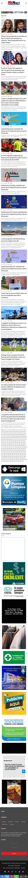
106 (4, 439)
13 (17, 430)
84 (20, 436)
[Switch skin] (26, 3)
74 (5, 436)
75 (7, 436)
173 (5, 447)
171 (2, 447)
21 (3, 431)
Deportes (17, 821)
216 (13, 451)
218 (17, 451)
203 (12, 450)
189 (9, 448)
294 (23, 461)
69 (23, 434)
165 (15, 445)
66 (19, 434)
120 (4, 440)
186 (4, 448)
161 (7, 445)
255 (18, 456)
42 (9, 433)
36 (25, 431)
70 (25, 434)
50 (20, 433)
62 (13, 434)
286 (6, 461)
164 (13, 445)
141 (19, 442)
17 (22, 430)
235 (2, 454)
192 (15, 448)
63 (15, 434)
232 (21, 453)
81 (15, 436)
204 (14, 450)
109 (9, 439)
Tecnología (23, 821)
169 (23, 445)
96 (12, 437)
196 (23, 448)
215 (11, 451)
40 (6, 433)
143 (23, 442)
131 (25, 440)
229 (14, 453)
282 (24, 459)
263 (10, 458)
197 (25, 448)
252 (12, 456)
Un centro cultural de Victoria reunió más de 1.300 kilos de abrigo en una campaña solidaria (13, 387)
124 (11, 440)
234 (25, 453)
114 (18, 439)
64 (16, 434)
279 (18, 459)
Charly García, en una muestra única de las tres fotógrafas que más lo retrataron (14, 295)
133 (4, 442)
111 (13, 439)
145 (2, 444)
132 (2, 442)
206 (18, 450)
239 (10, 454)
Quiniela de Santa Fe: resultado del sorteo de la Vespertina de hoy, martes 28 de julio (14, 269)
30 (16, 431)
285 (4, 461)
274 (8, 459)
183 (24, 447)
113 (16, 439)
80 (14, 436)
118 (25, 439)
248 (4, 456)
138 (13, 442)
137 (11, 442)
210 (2, 451)
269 (23, 458)
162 (9, 445)
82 (17, 436)
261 (6, 458)
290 (14, 461)
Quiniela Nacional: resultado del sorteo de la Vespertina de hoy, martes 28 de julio (14, 131)
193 (17, 448)
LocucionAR (17, 865)
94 (9, 437)
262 (8, 458)
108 (8, 439)
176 (11, 447)
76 (8, 436)
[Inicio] (14, 3)
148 (8, 444)
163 (11, 445)
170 (25, 445)
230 (16, 453)
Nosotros (3, 828)
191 (13, 448)
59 (9, 434)
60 (10, 434)
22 (4, 431)
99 (16, 437)
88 (26, 436)
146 (4, 444)
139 (15, 442)
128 (19, 440)
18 (24, 430)
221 (23, 451)
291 (16, 461)
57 (6, 434)
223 (2, 453)
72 (3, 436)
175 (9, 447)
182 (22, 447)
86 (23, 436)
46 (15, 433)
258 (25, 456)
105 (2, 439)
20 (1, 431)
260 (4, 458)
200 (6, 450)
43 (10, 433)
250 (8, 456)
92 (6, 437)
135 (8, 442)
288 (10, 461)
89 (1, 437)
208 (22, 450)
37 (1, 433)
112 (15, 439)
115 (20, 439)
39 (4, 433)
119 (2, 440)
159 (4, 445)
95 (10, 437)
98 (15, 437)
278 (16, 459)
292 (18, 461)
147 (6, 444)
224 (4, 453)
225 (6, 453)
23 (6, 431)
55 (3, 434)
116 (22, 439)
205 (16, 450)
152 (15, 444)
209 (24, 450)
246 (25, 454)
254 (16, 456)
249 (6, 456)
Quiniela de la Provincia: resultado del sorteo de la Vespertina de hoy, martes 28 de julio (14, 214)
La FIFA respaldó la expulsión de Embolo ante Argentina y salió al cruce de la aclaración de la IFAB (14, 158)
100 (18, 437)
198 (2, 450)
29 (15, 431)
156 (23, 444)
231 (18, 453)
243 (18, 454)
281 (22, 459)
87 (24, 436)
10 (13, 430)
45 (13, 433)
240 (12, 454)
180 (18, 447)
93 (7, 437)
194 (19, 448)
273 (6, 459)
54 (1, 434)
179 (16, 447)
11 (14, 430)
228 (12, 453)
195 (21, 448)
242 (16, 454)
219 (19, 451)
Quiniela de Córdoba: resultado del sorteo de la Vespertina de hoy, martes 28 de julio (14, 187)
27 (12, 431)
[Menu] (2, 3)
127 (17, 440)
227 (10, 453)
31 (17, 431)
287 (8, 461)
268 (21, 458)
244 (21, 454)
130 (23, 440)
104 (26, 437)
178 (14, 447)
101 (20, 437)
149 (9, 444)
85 (21, 436)
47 (16, 433)
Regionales (10, 821)
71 (1, 436)
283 (26, 459)
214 (9, 451)
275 (10, 459)
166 (17, 445)
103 (24, 437)
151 (13, 444)
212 (5, 451)
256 (21, 456)
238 (8, 454)
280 (20, 459)
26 (10, 431)
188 (8, 448)
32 (19, 431)
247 (2, 456)
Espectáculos (5, 824)
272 (4, 459)
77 (9, 436)
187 (6, 448)
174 (7, 447)
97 (13, 437)
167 (19, 445)
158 (2, 445)
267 (18, 458)
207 (20, 450)
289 (12, 461)
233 (23, 453)
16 (21, 430)
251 (10, 456)
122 (7, 440)
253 (14, 456)
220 (21, 451)
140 (17, 442)
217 (15, 451)
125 (13, 440)
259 (2, 458)
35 (23, 431)
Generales (4, 821)
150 (11, 444)
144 (25, 442)
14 (18, 430)
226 (8, 453)
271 (2, 459)
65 (18, 434)
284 (2, 461)
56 (4, 434)
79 (12, 436)
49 (19, 433)
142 (21, 442)
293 (21, 461)
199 (4, 450)
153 (17, 444)
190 (11, 448)
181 (20, 447)
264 (12, 458)
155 (21, 444)
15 (20, 430)
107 (6, 439)
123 (9, 440)
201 (8, 450)
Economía (12, 824)
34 (22, 431)
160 (6, 445)
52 (23, 433)
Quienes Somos (10, 868)
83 (18, 436)
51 (22, 433)
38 (3, 433)
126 (15, 440)
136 (10, 442)
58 (7, 434)
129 (21, 440)
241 (14, 454)
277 (14, 459)
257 (23, 456)
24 (7, 431)
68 (22, 434)
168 (21, 445)
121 (5, 440)
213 (7, 451)
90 (3, 437)
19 (25, 430)
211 (4, 451)
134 (6, 442)
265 (14, 458)
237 (6, 454)
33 (20, 431)
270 (25, 458)
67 (20, 434)
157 (25, 444)
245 (23, 454)
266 (16, 458)
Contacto (3, 839)
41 (7, 433)
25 (9, 431)
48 (17, 433)
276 (12, 459)
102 (22, 437)
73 (4, 436)
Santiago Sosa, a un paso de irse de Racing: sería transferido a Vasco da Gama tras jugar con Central (13, 357)
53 (25, 433)
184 (26, 447)
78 (11, 436)
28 (13, 431)
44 (12, 433)
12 (16, 430)
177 (13, 447)
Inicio (4, 868)
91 (4, 437)
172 (3, 447)
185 (2, 448)
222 (25, 451)
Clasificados (17, 868)
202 (10, 450)
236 (4, 454)
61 (12, 434)
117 (24, 439)
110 (11, 439)
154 (19, 444)
